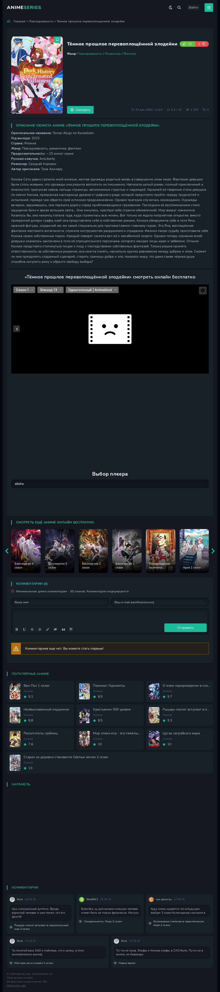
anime (24, 7)
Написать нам (16, 985)
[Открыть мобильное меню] (209, 7)
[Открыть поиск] (179, 7)
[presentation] (7, 551)
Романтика (113, 54)
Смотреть (83, 110)
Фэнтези (130, 54)
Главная (20, 21)
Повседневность (41, 21)
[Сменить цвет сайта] (170, 7)
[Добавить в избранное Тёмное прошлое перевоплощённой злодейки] (57, 39)
